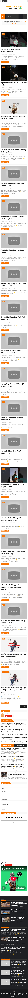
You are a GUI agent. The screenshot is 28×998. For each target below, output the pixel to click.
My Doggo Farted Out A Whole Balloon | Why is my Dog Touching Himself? (19, 903)
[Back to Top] (14, 991)
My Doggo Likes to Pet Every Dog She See (18, 910)
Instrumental (5, 672)
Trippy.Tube (4, 799)
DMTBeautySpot (12, 994)
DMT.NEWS (4, 791)
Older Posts (24, 706)
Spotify (3, 809)
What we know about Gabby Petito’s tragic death (14, 742)
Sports (3, 786)
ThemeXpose (14, 996)
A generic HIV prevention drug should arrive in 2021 (14, 734)
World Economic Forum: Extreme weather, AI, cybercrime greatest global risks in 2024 (12, 730)
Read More (4, 62)
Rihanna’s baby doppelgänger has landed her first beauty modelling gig (14, 738)
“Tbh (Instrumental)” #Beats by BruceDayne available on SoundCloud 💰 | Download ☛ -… (12, 757)
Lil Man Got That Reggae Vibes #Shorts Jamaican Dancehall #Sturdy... (11, 587)
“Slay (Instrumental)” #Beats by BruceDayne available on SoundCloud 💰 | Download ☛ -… (12, 765)
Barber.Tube (4, 807)
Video (3, 796)
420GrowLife (5, 804)
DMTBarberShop (23, 993)
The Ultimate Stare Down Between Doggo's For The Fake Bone (17, 918)
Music (3, 794)
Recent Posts (20, 745)
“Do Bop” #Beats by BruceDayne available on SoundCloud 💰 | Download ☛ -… (13, 749)
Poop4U (3, 802)
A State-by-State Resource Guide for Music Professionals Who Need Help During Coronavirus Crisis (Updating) (14, 725)
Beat (3, 33)
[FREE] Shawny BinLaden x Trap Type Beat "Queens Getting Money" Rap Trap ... (13, 690)
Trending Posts (7, 745)
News (3, 788)
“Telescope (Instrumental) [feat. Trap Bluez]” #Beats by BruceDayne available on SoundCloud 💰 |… (13, 948)
